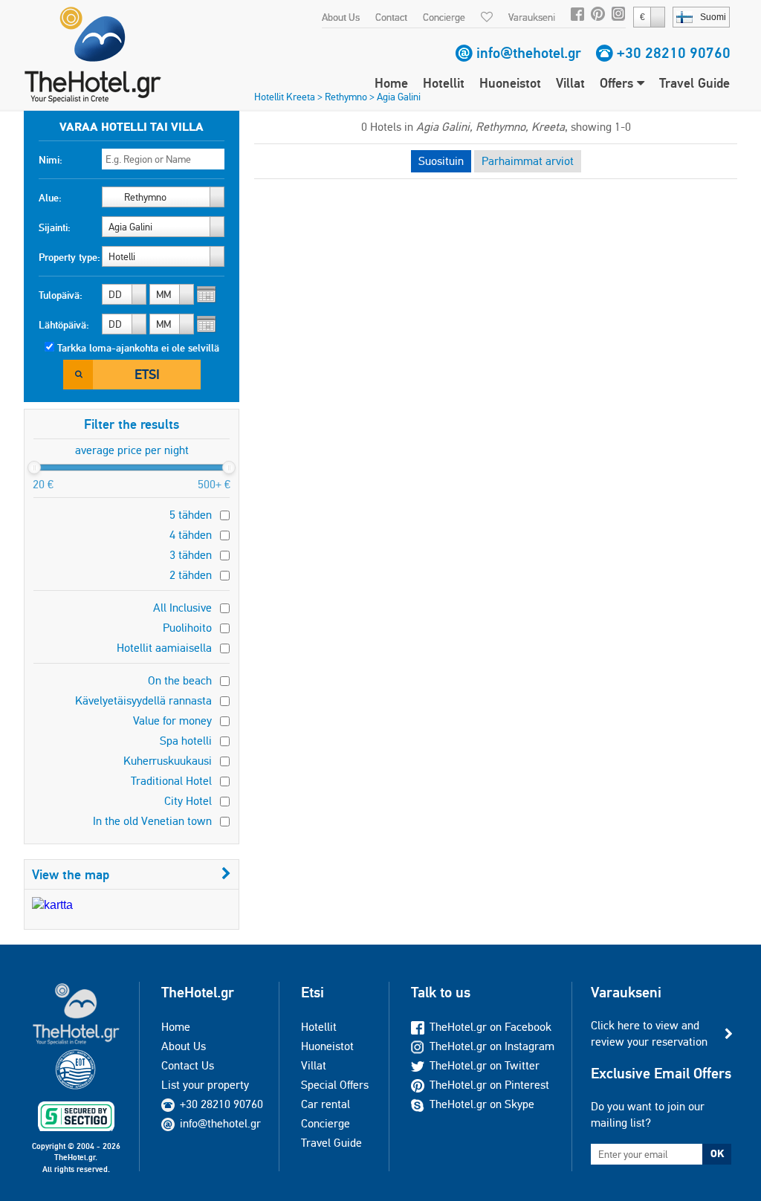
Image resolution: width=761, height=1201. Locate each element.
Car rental (325, 1104)
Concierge (444, 17)
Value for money (172, 720)
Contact (391, 17)
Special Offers (335, 1085)
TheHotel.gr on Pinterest (489, 1085)
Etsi (147, 374)
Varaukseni (531, 17)
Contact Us (187, 1065)
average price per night (132, 450)
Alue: (50, 197)
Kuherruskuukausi (167, 761)
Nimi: (50, 159)
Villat (570, 82)
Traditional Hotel (171, 781)
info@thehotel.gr (528, 52)
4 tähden (190, 535)
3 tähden (190, 555)
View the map (70, 874)
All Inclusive (182, 607)
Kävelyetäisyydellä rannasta (143, 700)
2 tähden (190, 575)
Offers (618, 82)
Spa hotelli (186, 741)
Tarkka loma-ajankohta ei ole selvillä (138, 348)
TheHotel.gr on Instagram (492, 1046)
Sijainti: (55, 227)
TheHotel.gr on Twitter (485, 1065)
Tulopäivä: (60, 295)
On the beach (180, 680)
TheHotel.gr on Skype (482, 1104)
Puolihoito (187, 628)
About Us (341, 17)
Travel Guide (694, 82)
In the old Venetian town (152, 821)
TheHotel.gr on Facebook (490, 1027)
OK (717, 1153)
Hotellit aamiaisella (164, 648)
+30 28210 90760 (674, 52)
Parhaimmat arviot (528, 161)
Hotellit (443, 82)
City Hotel (188, 801)
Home (391, 82)
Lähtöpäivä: (64, 324)
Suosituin (441, 161)
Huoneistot (510, 82)
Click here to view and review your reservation (649, 1033)
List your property (205, 1085)
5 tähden (190, 515)
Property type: (69, 257)
